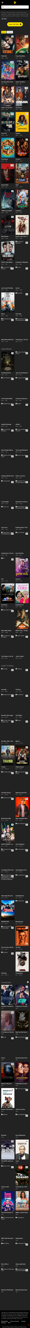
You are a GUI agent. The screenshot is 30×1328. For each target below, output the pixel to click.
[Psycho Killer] (7, 173)
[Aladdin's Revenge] (7, 413)
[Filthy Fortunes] (22, 755)
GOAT (17, 185)
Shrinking (3, 973)
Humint (18, 288)
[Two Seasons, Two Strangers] (7, 645)
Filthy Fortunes (20, 767)
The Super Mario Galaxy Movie (9, 82)
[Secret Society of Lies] (22, 1046)
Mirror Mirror (5, 1264)
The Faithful (19, 715)
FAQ (9, 1322)
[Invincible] (7, 678)
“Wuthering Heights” (6, 210)
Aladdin (18, 424)
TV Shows (10, 32)
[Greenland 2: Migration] (22, 251)
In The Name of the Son (7, 1032)
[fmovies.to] (15, 2)
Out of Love (4, 527)
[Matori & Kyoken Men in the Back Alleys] (22, 807)
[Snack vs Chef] (7, 1175)
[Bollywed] (7, 1124)
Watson (18, 741)
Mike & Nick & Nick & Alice (8, 339)
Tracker (3, 767)
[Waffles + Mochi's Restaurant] (22, 1201)
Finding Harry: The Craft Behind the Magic (12, 553)
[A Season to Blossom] (22, 387)
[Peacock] (22, 567)
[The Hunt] (22, 936)
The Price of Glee (20, 1109)
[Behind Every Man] (7, 807)
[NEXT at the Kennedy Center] (7, 1227)
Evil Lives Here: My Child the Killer (10, 947)
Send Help (18, 314)
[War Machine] (7, 225)
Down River (4, 604)
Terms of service (14, 1321)
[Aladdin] (22, 413)
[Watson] (22, 730)
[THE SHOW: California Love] (7, 1149)
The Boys (18, 689)
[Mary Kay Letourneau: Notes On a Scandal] (22, 1278)
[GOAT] (22, 173)
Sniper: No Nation (20, 82)
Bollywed (3, 1135)
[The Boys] (22, 678)
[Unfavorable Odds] (22, 1253)
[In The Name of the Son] (7, 1021)
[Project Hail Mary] (22, 44)
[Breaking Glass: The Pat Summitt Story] (22, 516)
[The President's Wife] (7, 387)
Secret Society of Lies (21, 1058)
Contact (23, 1321)
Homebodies (19, 973)
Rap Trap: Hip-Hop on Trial (23, 1032)
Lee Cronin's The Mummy (8, 288)
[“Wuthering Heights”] (7, 199)
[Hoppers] (22, 122)
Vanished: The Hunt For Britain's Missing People (14, 1006)
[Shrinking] (7, 962)
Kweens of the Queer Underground (10, 1109)
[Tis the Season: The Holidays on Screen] (22, 1175)
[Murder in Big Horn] (7, 1072)
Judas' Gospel (20, 656)
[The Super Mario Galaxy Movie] (7, 70)
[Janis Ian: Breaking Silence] (22, 361)
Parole (3, 1058)
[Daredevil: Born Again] (7, 704)
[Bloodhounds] (22, 910)
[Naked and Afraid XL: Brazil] (22, 781)
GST (2, 579)
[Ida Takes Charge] (7, 781)
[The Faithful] (22, 704)
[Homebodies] (22, 962)
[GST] (7, 567)
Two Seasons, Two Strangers (9, 656)
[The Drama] (22, 96)
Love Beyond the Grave (7, 870)
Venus (17, 1161)
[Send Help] (22, 302)
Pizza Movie (4, 159)
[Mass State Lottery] (7, 619)
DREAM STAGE (5, 921)
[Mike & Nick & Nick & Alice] (7, 328)
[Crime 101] (7, 122)
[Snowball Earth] (22, 884)
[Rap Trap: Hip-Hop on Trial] (22, 1021)
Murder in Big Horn (6, 1083)
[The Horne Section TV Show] (7, 1201)
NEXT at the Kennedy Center (8, 1238)
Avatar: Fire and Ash (6, 107)
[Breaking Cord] (22, 593)
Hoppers (18, 133)
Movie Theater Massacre (8, 450)
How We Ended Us (6, 373)
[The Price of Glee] (22, 1098)
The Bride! (4, 56)
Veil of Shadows (20, 844)
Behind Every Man (6, 818)
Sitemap (3, 1322)
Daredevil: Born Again (7, 715)
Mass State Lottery (6, 630)
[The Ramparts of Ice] (22, 858)
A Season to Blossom (21, 398)
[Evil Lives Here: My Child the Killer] (7, 936)
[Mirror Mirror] (7, 1253)
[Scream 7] (22, 148)
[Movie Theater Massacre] (7, 439)
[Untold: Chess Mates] (7, 251)
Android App (4, 1321)
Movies (3, 32)
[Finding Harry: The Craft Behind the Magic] (22, 328)
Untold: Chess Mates (6, 262)
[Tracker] (7, 755)
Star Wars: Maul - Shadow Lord (9, 741)
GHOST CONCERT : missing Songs (10, 844)
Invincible (3, 689)
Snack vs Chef (5, 1186)
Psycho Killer (4, 185)
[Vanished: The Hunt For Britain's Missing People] (7, 995)
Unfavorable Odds (21, 1264)
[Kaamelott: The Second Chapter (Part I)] (22, 490)
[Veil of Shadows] (22, 833)
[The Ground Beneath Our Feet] (22, 439)
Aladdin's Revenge (6, 424)
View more (27, 982)
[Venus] (22, 1149)
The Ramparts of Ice (21, 870)
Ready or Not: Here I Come (23, 236)
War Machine (4, 236)
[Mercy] (7, 302)
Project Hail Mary (20, 56)
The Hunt (18, 947)
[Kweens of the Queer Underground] (7, 1098)
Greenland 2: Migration (22, 262)
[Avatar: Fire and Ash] (7, 96)
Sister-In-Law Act (20, 476)
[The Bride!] (7, 44)
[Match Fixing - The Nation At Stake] (22, 619)
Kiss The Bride (20, 553)
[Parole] (7, 1046)
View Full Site (14, 24)
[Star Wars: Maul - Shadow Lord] (7, 730)
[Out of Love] (7, 516)
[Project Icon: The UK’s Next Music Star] (22, 995)
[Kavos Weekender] (22, 1124)
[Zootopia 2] (22, 199)
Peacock (18, 579)
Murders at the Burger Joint (8, 1290)
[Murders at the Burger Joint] (7, 1278)
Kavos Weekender (20, 1135)
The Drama (19, 107)
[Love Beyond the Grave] (7, 858)
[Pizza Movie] (7, 148)
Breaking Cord (20, 604)
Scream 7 (18, 159)
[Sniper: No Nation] (22, 70)
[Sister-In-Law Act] (22, 464)
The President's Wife (6, 398)
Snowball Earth (20, 895)
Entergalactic (19, 1238)
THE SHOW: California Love (8, 1161)
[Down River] (7, 593)
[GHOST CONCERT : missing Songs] (7, 833)
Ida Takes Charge (6, 792)
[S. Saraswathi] (7, 490)
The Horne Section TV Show (8, 1212)
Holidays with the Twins (7, 476)
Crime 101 (4, 133)
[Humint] (22, 276)
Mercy (3, 314)
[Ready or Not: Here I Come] (22, 225)
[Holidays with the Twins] (7, 464)
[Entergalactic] (22, 1227)
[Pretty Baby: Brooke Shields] (22, 1072)
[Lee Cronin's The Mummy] (7, 276)
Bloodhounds (19, 921)
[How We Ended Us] (7, 361)
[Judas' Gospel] (22, 645)
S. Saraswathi (5, 501)
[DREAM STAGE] (7, 910)
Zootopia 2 (19, 210)
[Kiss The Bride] (22, 542)
